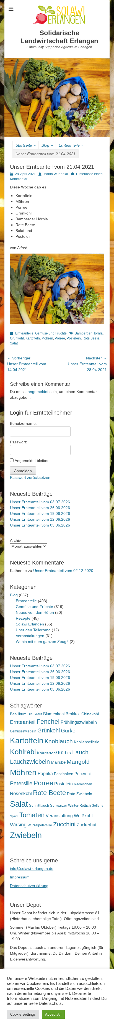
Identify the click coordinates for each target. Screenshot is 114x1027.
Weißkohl (83, 815)
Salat (14, 343)
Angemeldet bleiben (32, 460)
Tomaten (32, 815)
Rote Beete (90, 338)
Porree (60, 338)
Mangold (78, 761)
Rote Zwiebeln (79, 793)
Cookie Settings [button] (23, 1014)
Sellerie (97, 805)
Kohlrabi (23, 752)
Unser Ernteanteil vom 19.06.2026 (40, 513)
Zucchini (64, 824)
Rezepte (23, 618)
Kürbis (64, 752)
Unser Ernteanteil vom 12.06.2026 (40, 519)
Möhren (47, 338)
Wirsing (18, 824)
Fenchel (48, 721)
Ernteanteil (22, 722)
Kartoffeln (32, 338)
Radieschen (83, 784)
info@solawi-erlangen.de (31, 868)
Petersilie (21, 783)
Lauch (80, 752)
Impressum (20, 877)
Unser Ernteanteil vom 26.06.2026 (40, 507)
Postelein (74, 338)
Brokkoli (73, 713)
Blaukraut (35, 714)
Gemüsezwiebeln (23, 731)
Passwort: (18, 442)
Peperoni (82, 773)
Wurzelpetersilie (40, 825)
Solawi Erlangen (30, 624)
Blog (47, 145)
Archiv (15, 540)
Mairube (58, 762)
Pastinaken (63, 773)
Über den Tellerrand (33, 630)
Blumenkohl (53, 713)
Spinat (14, 816)
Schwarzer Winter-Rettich (70, 805)
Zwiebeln (26, 835)
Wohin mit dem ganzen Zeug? (42, 641)
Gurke (68, 731)
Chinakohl (90, 714)
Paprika (45, 773)
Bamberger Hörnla (89, 333)
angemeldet (38, 391)
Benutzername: (23, 423)
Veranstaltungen (30, 635)
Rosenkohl (21, 793)
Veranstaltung (59, 815)
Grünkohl (17, 338)
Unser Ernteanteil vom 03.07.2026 (40, 502)
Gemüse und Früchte (51, 333)
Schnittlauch (39, 805)
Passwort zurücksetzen (30, 477)
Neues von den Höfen (35, 612)
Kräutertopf (47, 753)
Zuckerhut (86, 824)
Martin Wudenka (55, 174)
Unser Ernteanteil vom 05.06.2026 (40, 525)
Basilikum (18, 714)
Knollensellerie (86, 742)
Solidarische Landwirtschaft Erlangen (59, 37)
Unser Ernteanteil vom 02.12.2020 (63, 570)
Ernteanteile (71, 145)
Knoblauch (59, 741)
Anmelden (23, 471)
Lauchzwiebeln (30, 761)
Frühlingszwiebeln (79, 722)
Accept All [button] (53, 1014)
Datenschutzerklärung (29, 885)
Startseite (25, 145)
